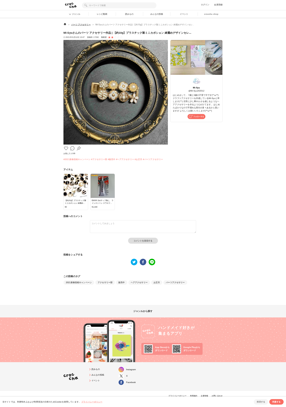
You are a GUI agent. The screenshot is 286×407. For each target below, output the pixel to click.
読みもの (129, 14)
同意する (276, 402)
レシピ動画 (102, 14)
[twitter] (134, 262)
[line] (152, 262)
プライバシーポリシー (177, 396)
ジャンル (76, 14)
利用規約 (193, 396)
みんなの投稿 (156, 14)
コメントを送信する (143, 240)
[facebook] (143, 262)
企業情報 (204, 396)
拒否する (261, 402)
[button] (66, 148)
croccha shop (211, 14)
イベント (184, 14)
